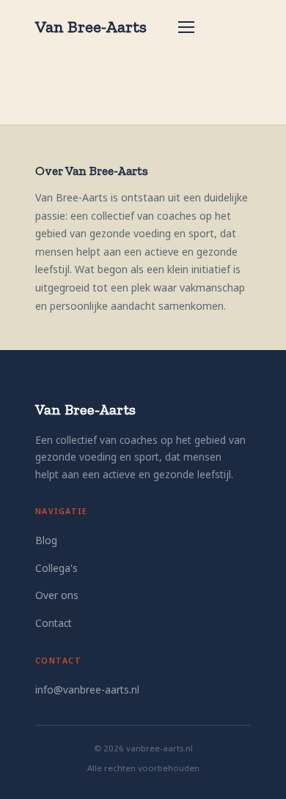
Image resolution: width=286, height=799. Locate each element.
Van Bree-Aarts (91, 27)
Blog (46, 540)
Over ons (56, 595)
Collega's (56, 568)
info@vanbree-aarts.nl (87, 689)
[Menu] (186, 27)
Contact (53, 623)
